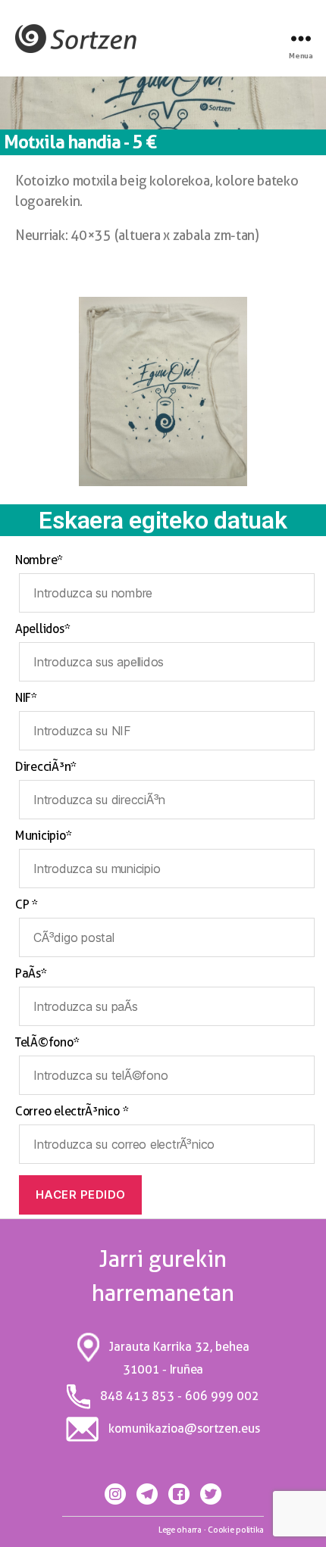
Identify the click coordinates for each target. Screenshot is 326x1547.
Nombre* (39, 560)
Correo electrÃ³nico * (71, 1111)
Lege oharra (180, 1529)
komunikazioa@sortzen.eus (184, 1428)
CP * (26, 904)
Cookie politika (236, 1529)
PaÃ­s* (31, 973)
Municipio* (43, 835)
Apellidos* (42, 629)
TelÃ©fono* (47, 1042)
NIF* (26, 698)
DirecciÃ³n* (46, 766)
